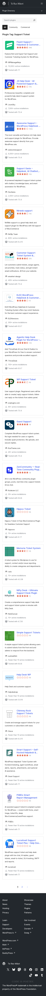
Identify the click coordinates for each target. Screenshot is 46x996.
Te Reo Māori (14, 963)
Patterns (28, 912)
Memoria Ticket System (29, 548)
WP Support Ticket (26, 379)
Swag (27, 933)
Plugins (27, 908)
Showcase (28, 900)
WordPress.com (10, 940)
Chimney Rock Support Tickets (25, 712)
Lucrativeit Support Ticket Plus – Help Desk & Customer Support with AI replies (28, 841)
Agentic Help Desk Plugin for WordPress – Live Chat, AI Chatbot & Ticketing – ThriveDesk (28, 338)
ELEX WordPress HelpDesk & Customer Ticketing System (28, 296)
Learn (4, 920)
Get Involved (30, 920)
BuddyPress (8, 953)
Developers (7, 928)
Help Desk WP (24, 674)
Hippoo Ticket (24, 509)
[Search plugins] (34, 20)
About (5, 900)
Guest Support (24, 421)
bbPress (7, 949)
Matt (5, 944)
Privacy (5, 912)
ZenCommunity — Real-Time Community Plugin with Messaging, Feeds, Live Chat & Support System (28, 468)
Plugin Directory (8, 11)
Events (27, 924)
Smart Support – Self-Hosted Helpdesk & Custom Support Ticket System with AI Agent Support (28, 751)
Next (27, 886)
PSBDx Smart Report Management (27, 796)
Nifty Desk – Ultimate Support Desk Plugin (27, 591)
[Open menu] (42, 3)
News (4, 904)
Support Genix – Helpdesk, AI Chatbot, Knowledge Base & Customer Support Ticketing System (28, 170)
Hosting (5, 908)
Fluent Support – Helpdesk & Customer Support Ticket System (28, 43)
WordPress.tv (9, 933)
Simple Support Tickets (28, 632)
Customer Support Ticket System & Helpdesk (26, 254)
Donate (28, 928)
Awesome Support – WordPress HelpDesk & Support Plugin (28, 124)
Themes (27, 904)
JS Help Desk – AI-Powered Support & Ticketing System (26, 82)
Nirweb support (24, 210)
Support (5, 924)
